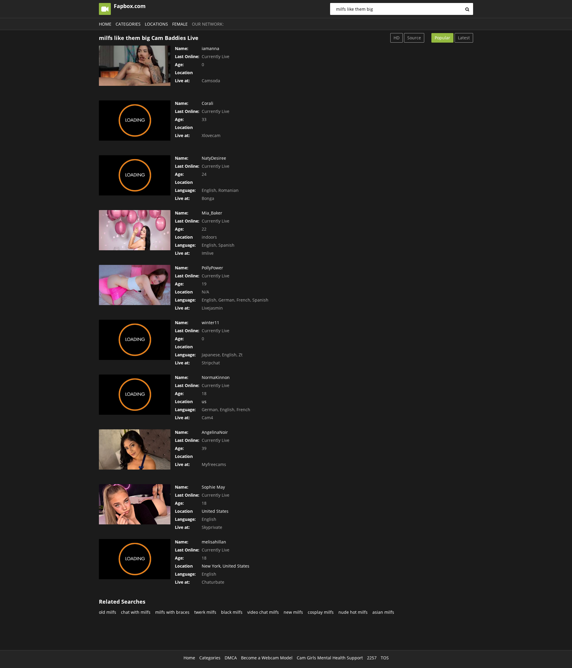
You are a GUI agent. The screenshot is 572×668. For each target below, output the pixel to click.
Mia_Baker (212, 213)
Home (105, 24)
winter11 (210, 322)
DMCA (231, 658)
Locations (156, 24)
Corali (207, 103)
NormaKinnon (216, 377)
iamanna (210, 48)
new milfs (293, 612)
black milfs (232, 612)
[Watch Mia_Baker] (134, 230)
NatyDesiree (214, 158)
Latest (464, 38)
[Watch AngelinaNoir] (134, 449)
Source (414, 38)
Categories (128, 24)
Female (180, 24)
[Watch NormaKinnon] (134, 395)
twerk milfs (205, 612)
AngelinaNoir (215, 432)
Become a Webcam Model (267, 658)
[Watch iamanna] (134, 66)
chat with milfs (135, 612)
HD (397, 38)
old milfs (107, 612)
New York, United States (225, 566)
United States (215, 511)
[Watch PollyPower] (134, 285)
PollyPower (212, 268)
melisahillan (214, 542)
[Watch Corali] (134, 120)
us (204, 401)
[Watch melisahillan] (134, 559)
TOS (385, 658)
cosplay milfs (321, 612)
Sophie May (213, 487)
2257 (372, 658)
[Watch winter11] (134, 340)
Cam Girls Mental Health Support (330, 658)
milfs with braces (172, 612)
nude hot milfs (353, 612)
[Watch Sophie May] (134, 504)
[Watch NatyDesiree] (134, 175)
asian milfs (383, 612)
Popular (442, 38)
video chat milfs (263, 612)
